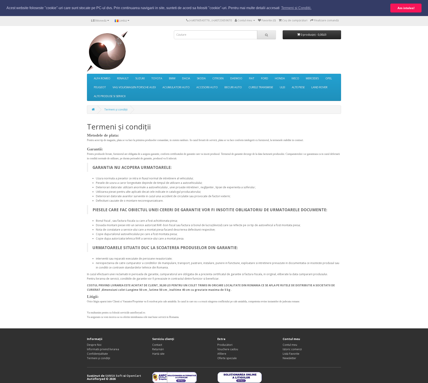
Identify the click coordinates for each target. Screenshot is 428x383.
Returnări (158, 349)
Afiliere (221, 354)
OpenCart (133, 376)
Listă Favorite (291, 354)
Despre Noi (94, 345)
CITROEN (218, 78)
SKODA (201, 78)
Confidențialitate (97, 354)
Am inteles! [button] (406, 8)
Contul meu (290, 345)
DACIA (186, 78)
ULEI (282, 87)
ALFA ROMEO (102, 78)
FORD (264, 78)
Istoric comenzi (292, 349)
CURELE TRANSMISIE (261, 87)
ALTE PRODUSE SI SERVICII (110, 96)
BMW (172, 78)
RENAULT (123, 78)
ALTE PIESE (298, 87)
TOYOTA (156, 78)
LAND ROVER (319, 87)
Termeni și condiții (116, 109)
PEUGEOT (100, 87)
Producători (225, 345)
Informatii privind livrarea (103, 349)
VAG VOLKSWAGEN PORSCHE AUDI (134, 87)
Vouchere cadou (227, 349)
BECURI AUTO (233, 87)
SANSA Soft (114, 376)
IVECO (295, 78)
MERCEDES (312, 78)
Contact (157, 345)
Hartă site (158, 354)
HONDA (280, 78)
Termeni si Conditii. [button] (296, 8)
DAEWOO (236, 78)
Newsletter (289, 358)
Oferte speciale (227, 358)
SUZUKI (140, 78)
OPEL (328, 78)
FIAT (251, 78)
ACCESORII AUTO (207, 87)
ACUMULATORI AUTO (176, 87)
